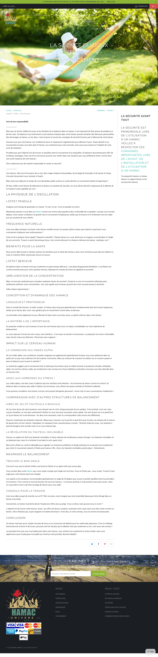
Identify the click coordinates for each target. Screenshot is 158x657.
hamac (38, 212)
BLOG (58, 612)
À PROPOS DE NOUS (112, 594)
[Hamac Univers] (10, 18)
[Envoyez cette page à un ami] (111, 544)
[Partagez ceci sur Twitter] (92, 544)
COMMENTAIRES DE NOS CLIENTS (117, 616)
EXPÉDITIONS (61, 598)
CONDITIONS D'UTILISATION (115, 607)
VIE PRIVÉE (109, 603)
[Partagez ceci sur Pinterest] (105, 544)
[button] (27, 15)
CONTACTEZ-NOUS (111, 612)
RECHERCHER (60, 607)
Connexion (143, 6)
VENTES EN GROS (62, 603)
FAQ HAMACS (60, 594)
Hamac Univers (17, 647)
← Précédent (100, 110)
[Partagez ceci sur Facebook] (98, 544)
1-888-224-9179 (8, 6)
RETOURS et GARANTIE (113, 598)
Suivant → (111, 110)
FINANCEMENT (61, 616)
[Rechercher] (152, 18)
